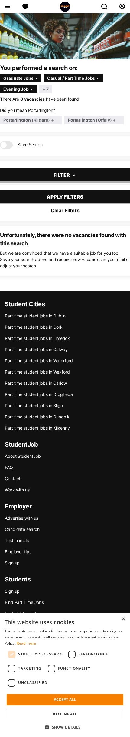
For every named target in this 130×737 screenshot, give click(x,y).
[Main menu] (7, 6)
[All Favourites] (25, 6)
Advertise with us (21, 518)
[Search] (106, 6)
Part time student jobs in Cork (34, 327)
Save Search (30, 144)
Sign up (12, 562)
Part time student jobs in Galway (36, 349)
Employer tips (18, 551)
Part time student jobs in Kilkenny (37, 427)
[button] (64, 727)
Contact (12, 478)
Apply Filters (65, 197)
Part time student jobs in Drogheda (39, 394)
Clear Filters (65, 210)
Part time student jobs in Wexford (37, 371)
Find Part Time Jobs (24, 602)
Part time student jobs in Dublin (35, 315)
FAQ (9, 467)
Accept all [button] (65, 699)
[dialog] (65, 675)
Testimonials (17, 540)
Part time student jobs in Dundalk (37, 416)
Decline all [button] (65, 714)
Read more (26, 643)
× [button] (123, 619)
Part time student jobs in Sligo (34, 405)
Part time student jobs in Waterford (39, 360)
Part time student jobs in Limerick (37, 338)
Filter (62, 175)
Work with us (17, 489)
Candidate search (22, 529)
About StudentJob (23, 456)
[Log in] (122, 6)
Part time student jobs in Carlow (36, 383)
